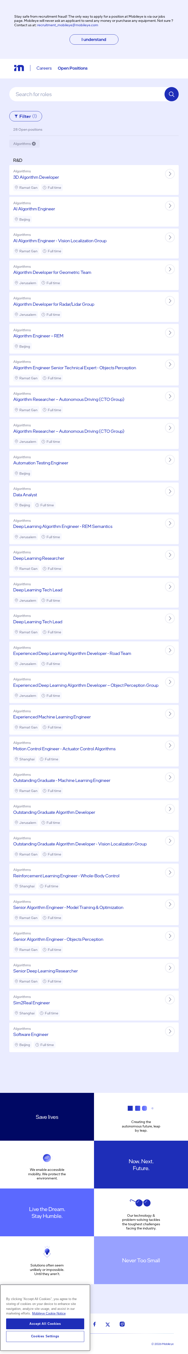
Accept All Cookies (45, 1324)
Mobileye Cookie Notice (49, 1313)
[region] (45, 1317)
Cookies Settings (45, 1336)
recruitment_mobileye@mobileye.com (67, 25)
